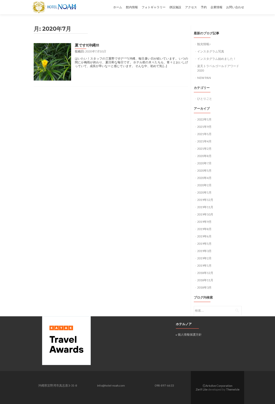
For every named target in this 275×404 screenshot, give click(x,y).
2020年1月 (204, 192)
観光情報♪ (204, 44)
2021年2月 (204, 148)
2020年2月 (204, 185)
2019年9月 (204, 221)
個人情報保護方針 (190, 334)
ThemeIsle (232, 389)
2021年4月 (204, 141)
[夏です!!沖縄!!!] (52, 61)
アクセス (191, 7)
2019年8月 (204, 229)
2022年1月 (204, 119)
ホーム (117, 7)
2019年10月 (205, 214)
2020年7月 (204, 163)
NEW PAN (204, 77)
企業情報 (216, 7)
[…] (165, 66)
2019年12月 (205, 199)
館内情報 (132, 7)
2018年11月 (205, 280)
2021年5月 (204, 134)
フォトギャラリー (154, 7)
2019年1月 (204, 265)
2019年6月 (204, 236)
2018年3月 (204, 287)
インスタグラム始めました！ (216, 58)
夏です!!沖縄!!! (87, 45)
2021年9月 (204, 126)
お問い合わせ (235, 7)
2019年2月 (204, 258)
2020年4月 (204, 178)
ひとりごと (204, 98)
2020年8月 (204, 156)
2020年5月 (204, 170)
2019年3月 (204, 251)
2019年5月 (204, 243)
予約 (204, 7)
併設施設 (175, 7)
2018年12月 (205, 273)
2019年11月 (205, 207)
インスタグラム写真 (210, 51)
